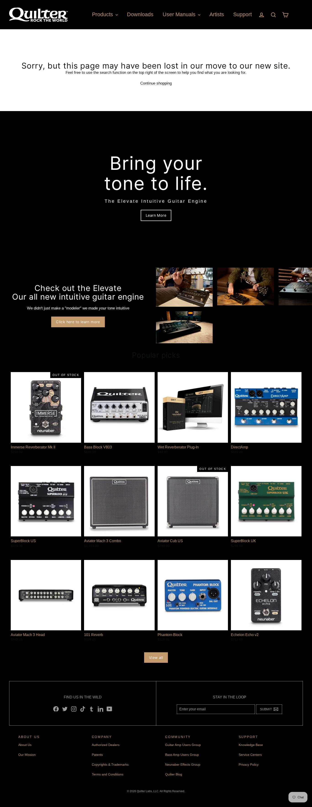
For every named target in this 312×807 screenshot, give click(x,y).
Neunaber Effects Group (182, 764)
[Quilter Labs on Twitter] (65, 709)
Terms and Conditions (107, 774)
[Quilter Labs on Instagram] (74, 709)
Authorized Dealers (105, 745)
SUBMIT (267, 710)
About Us (25, 745)
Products (103, 14)
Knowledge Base (251, 745)
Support (242, 14)
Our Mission (27, 754)
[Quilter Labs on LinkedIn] (100, 709)
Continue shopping (156, 83)
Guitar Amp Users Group (183, 745)
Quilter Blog (173, 774)
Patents (97, 754)
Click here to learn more (78, 322)
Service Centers (250, 754)
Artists (216, 14)
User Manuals (180, 14)
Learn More (156, 215)
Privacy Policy (249, 764)
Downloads (140, 14)
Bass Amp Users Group (182, 754)
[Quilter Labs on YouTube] (109, 709)
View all (156, 657)
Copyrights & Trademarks (110, 764)
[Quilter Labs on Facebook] (56, 709)
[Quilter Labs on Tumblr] (91, 709)
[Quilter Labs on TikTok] (82, 709)
